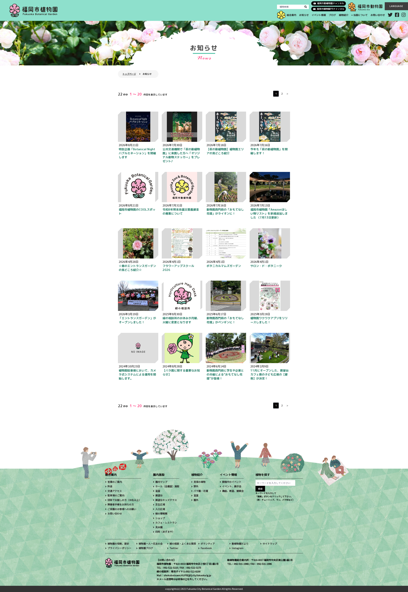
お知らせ (304, 15)
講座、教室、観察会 (233, 491)
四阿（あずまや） (165, 531)
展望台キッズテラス (166, 500)
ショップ (160, 518)
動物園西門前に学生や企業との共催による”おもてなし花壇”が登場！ (225, 374)
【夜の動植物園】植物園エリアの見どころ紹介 (225, 151)
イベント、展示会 (231, 486)
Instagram (237, 548)
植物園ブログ (146, 548)
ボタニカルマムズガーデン (224, 266)
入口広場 (160, 509)
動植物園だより (240, 543)
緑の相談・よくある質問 (183, 543)
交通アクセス (115, 491)
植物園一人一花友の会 (151, 543)
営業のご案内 (115, 481)
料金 (110, 486)
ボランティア (208, 543)
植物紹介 (343, 15)
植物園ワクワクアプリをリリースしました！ (269, 320)
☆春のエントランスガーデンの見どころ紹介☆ (137, 268)
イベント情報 (318, 15)
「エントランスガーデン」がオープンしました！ (137, 320)
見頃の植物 (200, 481)
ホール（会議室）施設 (167, 486)
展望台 (159, 495)
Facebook (206, 548)
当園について (360, 15)
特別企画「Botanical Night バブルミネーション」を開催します (137, 153)
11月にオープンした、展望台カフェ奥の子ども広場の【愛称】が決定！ (269, 374)
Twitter (174, 548)
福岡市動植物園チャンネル (330, 3)
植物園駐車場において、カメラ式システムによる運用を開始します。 (137, 374)
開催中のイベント (231, 481)
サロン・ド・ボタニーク (266, 266)
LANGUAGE (396, 6)
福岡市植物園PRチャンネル (330, 8)
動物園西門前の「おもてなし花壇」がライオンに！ (225, 212)
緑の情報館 (161, 513)
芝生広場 (160, 504)
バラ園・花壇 (201, 491)
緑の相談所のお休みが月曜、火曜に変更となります (181, 320)
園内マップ (161, 481)
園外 (196, 500)
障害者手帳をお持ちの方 (121, 504)
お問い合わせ (378, 15)
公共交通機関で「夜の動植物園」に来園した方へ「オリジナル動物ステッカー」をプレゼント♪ (181, 155)
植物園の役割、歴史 (118, 543)
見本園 (159, 527)
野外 (196, 486)
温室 (157, 491)
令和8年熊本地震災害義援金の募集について (181, 212)
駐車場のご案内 (116, 495)
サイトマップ (270, 543)
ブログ (332, 15)
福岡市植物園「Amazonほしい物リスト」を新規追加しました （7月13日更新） (269, 214)
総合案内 (291, 15)
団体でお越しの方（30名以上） (124, 500)
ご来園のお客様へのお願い (122, 509)
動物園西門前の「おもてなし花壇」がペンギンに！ (225, 320)
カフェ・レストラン (166, 522)
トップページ (129, 73)
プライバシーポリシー (119, 548)
